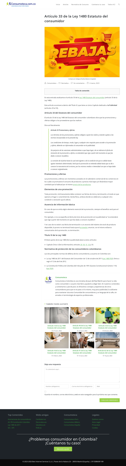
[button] (63, 449)
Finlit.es (39, 428)
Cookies (95, 428)
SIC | (9, 428)
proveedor (84, 227)
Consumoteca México (72, 422)
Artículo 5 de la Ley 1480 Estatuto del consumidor (56, 327)
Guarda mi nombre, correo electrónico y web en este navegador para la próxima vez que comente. (81, 394)
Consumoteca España (72, 425)
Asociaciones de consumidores (19, 419)
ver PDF (50, 268)
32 (89, 245)
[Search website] (119, 4)
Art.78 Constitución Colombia (19, 422)
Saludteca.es (40, 425)
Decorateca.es (41, 422)
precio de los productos (82, 184)
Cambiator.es (41, 419)
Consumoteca (51, 83)
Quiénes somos (98, 419)
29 (81, 245)
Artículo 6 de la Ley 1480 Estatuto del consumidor (107, 327)
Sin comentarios (79, 83)
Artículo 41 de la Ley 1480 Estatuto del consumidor (82, 352)
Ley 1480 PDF (108, 258)
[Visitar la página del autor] (48, 280)
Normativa (65, 83)
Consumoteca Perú (71, 419)
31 (86, 245)
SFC (13, 428)
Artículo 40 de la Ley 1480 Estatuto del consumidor (82, 327)
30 (84, 245)
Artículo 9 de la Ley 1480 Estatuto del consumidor (56, 352)
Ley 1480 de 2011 (14, 425)
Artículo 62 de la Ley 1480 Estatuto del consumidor (107, 352)
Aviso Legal (96, 422)
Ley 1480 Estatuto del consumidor (92, 97)
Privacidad (96, 425)
